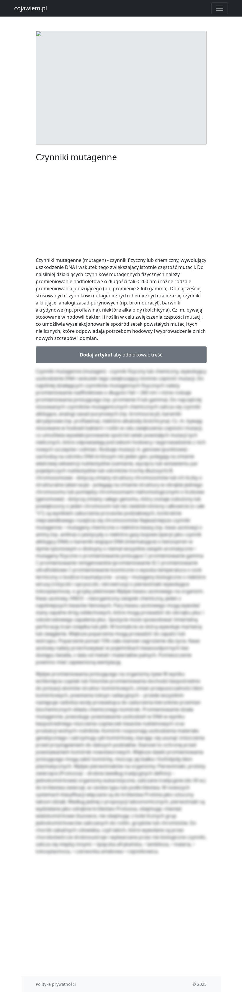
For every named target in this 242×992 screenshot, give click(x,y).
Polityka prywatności (56, 984)
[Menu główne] (219, 8)
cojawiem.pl (30, 8)
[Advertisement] (121, 210)
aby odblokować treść (121, 354)
